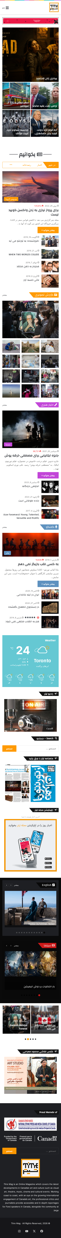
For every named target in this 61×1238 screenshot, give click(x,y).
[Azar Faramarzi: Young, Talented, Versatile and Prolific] (50, 514)
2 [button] (41, 932)
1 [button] (44, 933)
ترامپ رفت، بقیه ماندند (44, 106)
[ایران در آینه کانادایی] (50, 594)
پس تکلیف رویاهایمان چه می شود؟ (46, 1025)
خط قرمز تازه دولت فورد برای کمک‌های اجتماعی (46, 133)
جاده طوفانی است (28, 500)
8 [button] (26, 932)
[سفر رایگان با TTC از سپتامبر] (16, 95)
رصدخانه (27, 164)
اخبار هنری (47, 404)
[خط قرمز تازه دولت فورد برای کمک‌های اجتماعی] (45, 123)
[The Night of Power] (16, 1020)
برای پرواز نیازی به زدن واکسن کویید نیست (34, 212)
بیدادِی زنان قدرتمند (46, 78)
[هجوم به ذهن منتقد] (50, 266)
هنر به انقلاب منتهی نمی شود (22, 621)
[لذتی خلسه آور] (50, 281)
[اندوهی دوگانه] (50, 487)
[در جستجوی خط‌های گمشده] (50, 607)
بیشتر (4, 295)
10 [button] (21, 932)
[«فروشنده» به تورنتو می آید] (50, 241)
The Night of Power (16, 1028)
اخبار (39, 164)
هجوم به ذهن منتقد (28, 266)
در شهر (51, 164)
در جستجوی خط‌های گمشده (23, 607)
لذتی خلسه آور (31, 280)
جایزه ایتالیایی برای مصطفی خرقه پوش (32, 455)
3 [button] (39, 932)
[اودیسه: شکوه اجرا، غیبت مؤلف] (16, 123)
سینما (48, 945)
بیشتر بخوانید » (48, 230)
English (47, 885)
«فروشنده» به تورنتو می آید (24, 241)
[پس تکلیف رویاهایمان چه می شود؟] (45, 1020)
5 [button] (34, 932)
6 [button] (31, 932)
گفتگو (50, 527)
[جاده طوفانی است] (50, 501)
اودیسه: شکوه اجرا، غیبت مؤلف (18, 132)
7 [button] (29, 932)
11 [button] (19, 932)
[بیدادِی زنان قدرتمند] (30, 54)
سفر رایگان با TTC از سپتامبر (18, 104)
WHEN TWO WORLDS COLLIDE (24, 254)
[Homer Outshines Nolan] (30, 909)
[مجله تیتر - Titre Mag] (54, 7)
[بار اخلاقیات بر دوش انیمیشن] (30, 970)
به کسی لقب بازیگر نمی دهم (38, 564)
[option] (30, 82)
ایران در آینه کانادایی (28, 594)
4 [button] (36, 932)
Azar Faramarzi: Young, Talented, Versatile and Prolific (21, 516)
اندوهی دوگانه (30, 486)
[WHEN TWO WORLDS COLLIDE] (50, 254)
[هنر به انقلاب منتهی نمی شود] (50, 622)
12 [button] (16, 932)
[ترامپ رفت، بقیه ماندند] (45, 95)
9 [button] (24, 932)
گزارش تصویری (44, 294)
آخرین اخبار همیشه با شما (31, 817)
